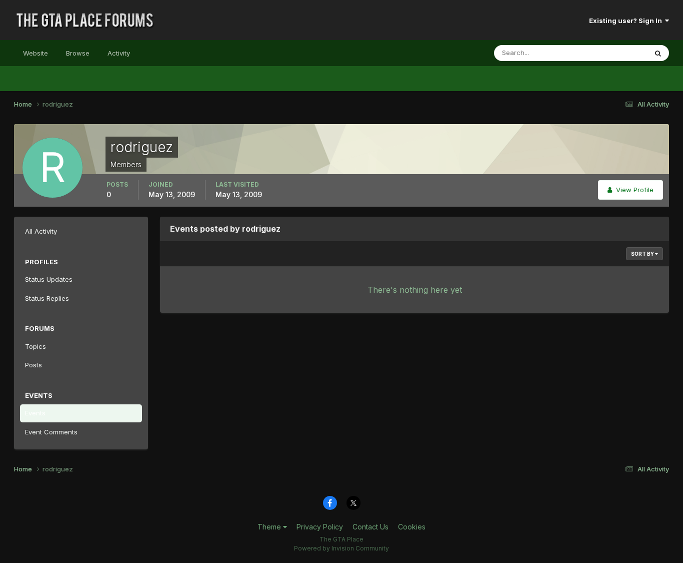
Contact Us (370, 526)
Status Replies (47, 298)
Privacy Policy (319, 526)
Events (35, 413)
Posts (33, 365)
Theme (270, 526)
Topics (35, 346)
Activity (119, 53)
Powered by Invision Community (341, 548)
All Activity (41, 231)
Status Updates (611, 53)
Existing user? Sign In (627, 21)
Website (35, 53)
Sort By (643, 254)
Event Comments (51, 432)
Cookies (412, 526)
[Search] (658, 53)
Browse (78, 53)
